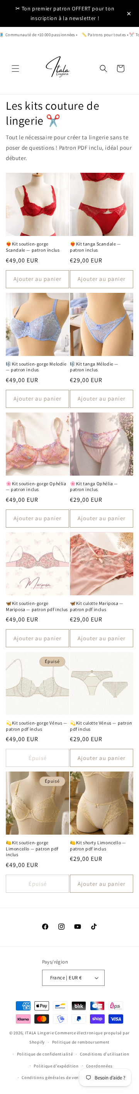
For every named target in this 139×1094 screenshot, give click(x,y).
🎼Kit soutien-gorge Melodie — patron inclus (36, 367)
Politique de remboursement (81, 1042)
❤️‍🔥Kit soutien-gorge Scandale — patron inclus (32, 247)
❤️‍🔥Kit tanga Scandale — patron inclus (95, 247)
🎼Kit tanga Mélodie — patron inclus (94, 367)
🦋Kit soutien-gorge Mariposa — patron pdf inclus (37, 606)
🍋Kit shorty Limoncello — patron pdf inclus (98, 846)
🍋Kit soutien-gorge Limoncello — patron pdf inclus (32, 848)
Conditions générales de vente (52, 1077)
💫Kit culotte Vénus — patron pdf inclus (101, 726)
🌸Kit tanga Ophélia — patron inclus (94, 487)
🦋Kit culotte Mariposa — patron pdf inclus (97, 606)
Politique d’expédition (56, 1066)
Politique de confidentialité (45, 1054)
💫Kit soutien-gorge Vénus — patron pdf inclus (37, 726)
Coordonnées (99, 1066)
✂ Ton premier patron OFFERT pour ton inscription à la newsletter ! (65, 13)
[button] (15, 68)
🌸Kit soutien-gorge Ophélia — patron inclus (36, 487)
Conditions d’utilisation (104, 1054)
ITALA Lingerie (39, 1033)
